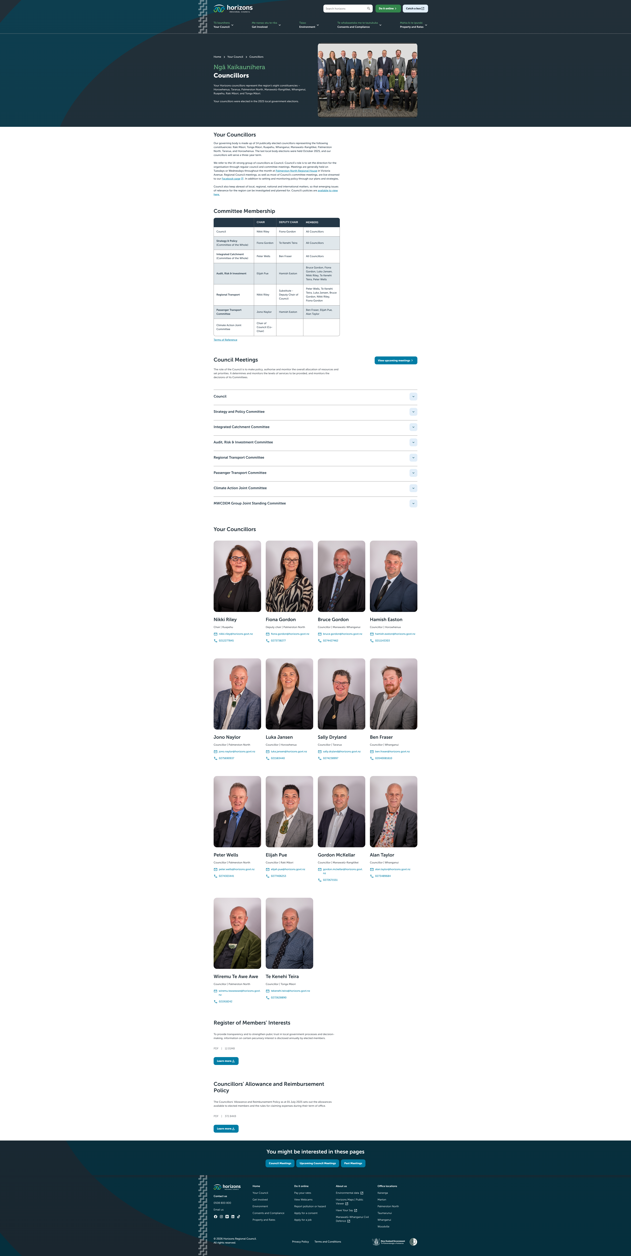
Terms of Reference (225, 340)
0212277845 (226, 640)
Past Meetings (353, 1163)
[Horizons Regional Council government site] (227, 1187)
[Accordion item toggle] (413, 396)
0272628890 (279, 997)
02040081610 (383, 758)
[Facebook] (216, 1217)
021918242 (225, 1001)
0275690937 (226, 758)
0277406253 (278, 876)
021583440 (278, 758)
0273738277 (278, 640)
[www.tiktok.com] (239, 1217)
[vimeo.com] (227, 1217)
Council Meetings (280, 1163)
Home (218, 57)
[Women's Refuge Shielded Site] (413, 1241)
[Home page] (233, 8)
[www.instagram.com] (221, 1217)
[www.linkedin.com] (233, 1217)
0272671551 (330, 880)
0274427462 (330, 640)
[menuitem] (224, 25)
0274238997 (330, 758)
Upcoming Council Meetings (318, 1163)
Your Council (235, 57)
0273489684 (383, 876)
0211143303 (382, 640)
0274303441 (226, 876)
